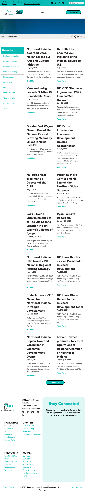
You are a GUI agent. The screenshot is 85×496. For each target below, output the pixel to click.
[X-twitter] (55, 3)
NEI (4, 87)
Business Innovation (11, 66)
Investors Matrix (10, 462)
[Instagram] (59, 3)
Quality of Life (9, 98)
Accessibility (77, 487)
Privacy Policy (8, 487)
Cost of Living (28, 429)
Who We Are (27, 462)
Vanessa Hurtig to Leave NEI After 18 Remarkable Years (39, 92)
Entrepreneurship (10, 72)
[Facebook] (52, 3)
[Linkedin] (63, 3)
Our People (27, 456)
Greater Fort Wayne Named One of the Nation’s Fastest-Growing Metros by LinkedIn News (40, 134)
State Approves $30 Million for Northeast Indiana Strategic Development (40, 303)
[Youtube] (33, 412)
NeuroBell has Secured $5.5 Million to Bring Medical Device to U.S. (69, 56)
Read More (31, 81)
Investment (7, 82)
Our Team (27, 459)
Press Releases (9, 93)
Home (3, 37)
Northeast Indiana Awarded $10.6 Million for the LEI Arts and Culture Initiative (39, 56)
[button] (42, 12)
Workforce (8, 470)
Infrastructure (8, 77)
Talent (5, 108)
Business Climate (10, 61)
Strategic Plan (28, 464)
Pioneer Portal (9, 440)
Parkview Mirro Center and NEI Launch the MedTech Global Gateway (67, 182)
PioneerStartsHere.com (32, 434)
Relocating (27, 431)
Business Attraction (11, 56)
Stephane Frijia (9, 103)
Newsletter (27, 467)
